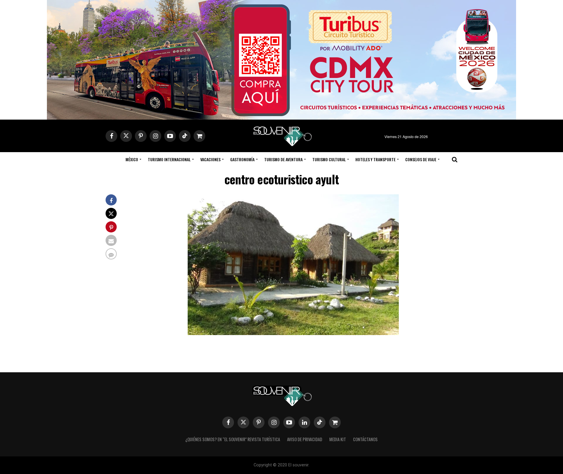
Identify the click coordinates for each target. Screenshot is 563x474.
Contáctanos (365, 439)
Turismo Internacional (169, 159)
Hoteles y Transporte (375, 159)
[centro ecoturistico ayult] (293, 333)
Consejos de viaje (420, 159)
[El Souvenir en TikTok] (319, 422)
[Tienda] (335, 422)
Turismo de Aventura (283, 159)
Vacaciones (210, 159)
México (132, 159)
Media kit (337, 439)
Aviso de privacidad (304, 439)
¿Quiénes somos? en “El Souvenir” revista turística (232, 439)
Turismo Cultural (329, 159)
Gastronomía (242, 159)
